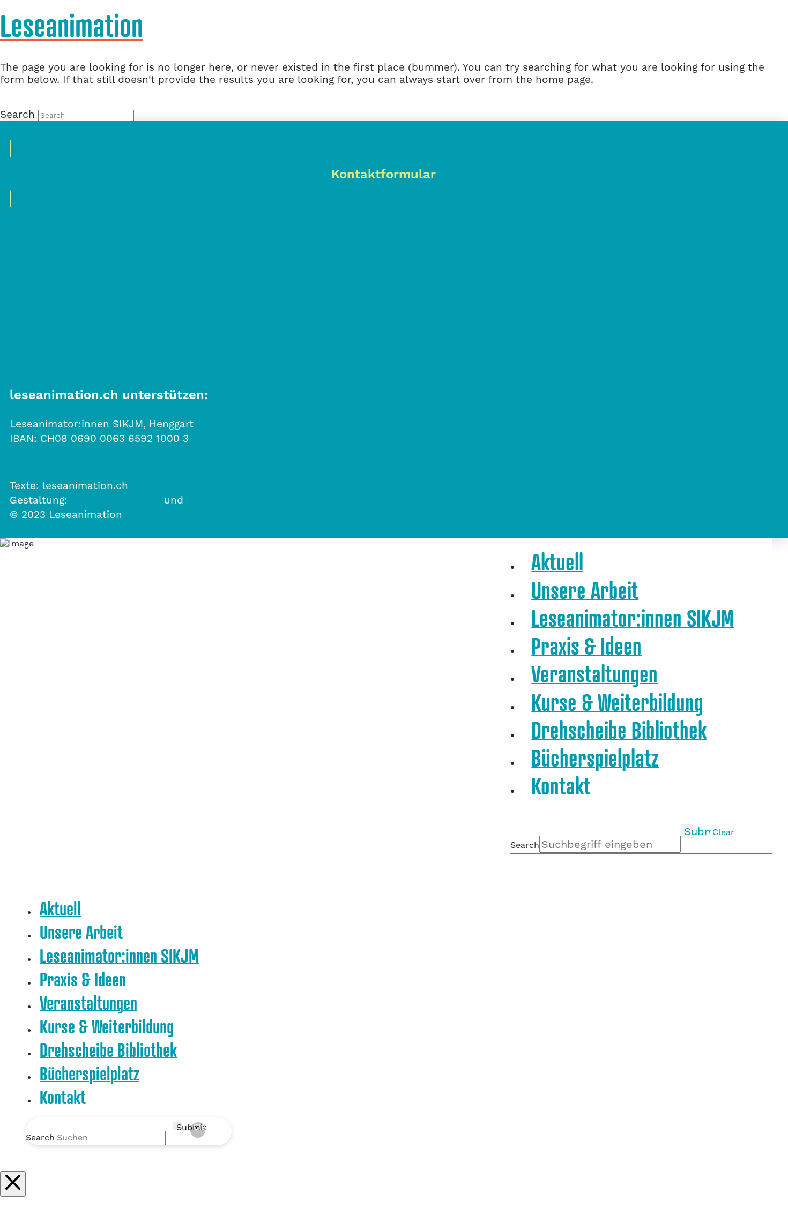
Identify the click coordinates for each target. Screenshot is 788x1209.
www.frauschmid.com (241, 500)
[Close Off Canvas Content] (13, 1184)
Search (17, 114)
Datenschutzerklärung (65, 461)
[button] (757, 25)
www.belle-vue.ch (116, 500)
